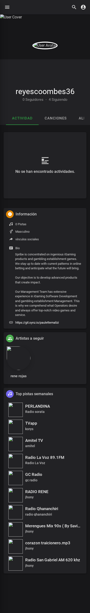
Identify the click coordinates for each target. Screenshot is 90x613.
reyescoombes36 (45, 91)
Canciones (56, 118)
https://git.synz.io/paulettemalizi (37, 322)
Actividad (22, 118)
